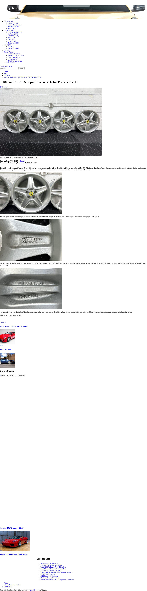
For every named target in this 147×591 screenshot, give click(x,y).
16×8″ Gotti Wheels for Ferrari (50, 578)
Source (22, 161)
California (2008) (13, 36)
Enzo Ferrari (12, 28)
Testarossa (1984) (13, 43)
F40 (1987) (11, 39)
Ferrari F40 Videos (14, 54)
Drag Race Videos (14, 57)
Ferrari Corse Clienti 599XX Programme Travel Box (57, 579)
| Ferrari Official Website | (12, 585)
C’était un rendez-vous (15, 61)
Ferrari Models (8, 30)
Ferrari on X (8, 586)
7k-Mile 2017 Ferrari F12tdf (11, 528)
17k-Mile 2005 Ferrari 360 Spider (14, 554)
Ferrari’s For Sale (9, 63)
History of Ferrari (13, 23)
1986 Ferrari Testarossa (47, 574)
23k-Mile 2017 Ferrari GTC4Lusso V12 (53, 569)
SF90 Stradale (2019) (15, 32)
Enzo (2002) (12, 37)
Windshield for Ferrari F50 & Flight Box (53, 567)
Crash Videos (12, 59)
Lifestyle (7, 50)
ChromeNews (32, 590)
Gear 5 (7, 9)
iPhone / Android (13, 48)
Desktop (10, 46)
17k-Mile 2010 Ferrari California (50, 570)
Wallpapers (7, 45)
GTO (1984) (12, 41)
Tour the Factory (13, 27)
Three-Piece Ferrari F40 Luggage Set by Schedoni (56, 572)
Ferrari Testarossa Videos (16, 55)
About (6, 583)
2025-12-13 (3, 87)
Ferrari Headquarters (14, 25)
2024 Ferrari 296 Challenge (49, 576)
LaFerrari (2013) (13, 34)
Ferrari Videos (8, 52)
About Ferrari (8, 21)
